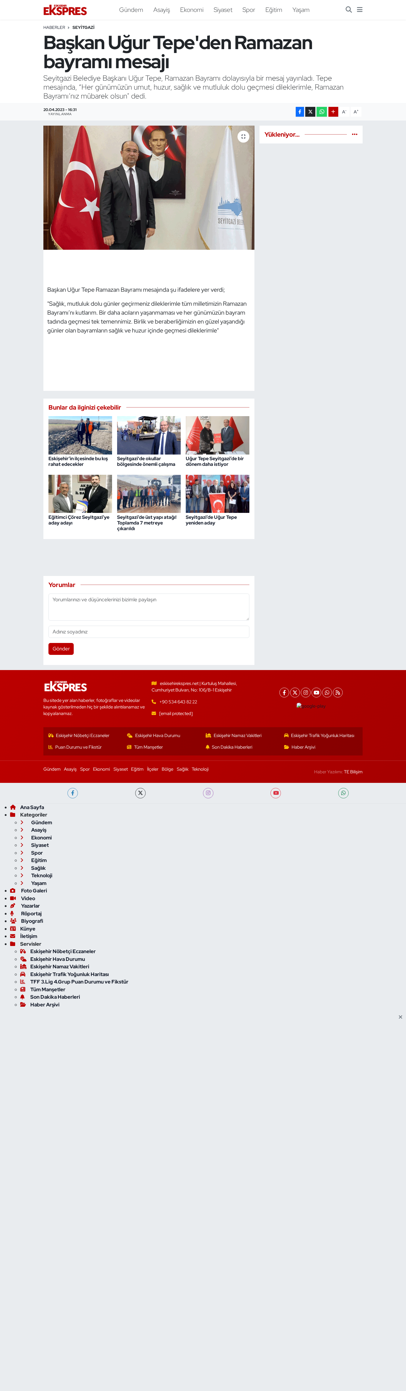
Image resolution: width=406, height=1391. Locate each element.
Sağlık (182, 769)
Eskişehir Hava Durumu (157, 736)
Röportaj (31, 913)
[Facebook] (284, 692)
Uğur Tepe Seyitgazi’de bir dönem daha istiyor (215, 461)
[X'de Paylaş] (310, 112)
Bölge (167, 769)
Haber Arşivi (303, 747)
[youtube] (275, 793)
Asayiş (161, 9)
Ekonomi (192, 9)
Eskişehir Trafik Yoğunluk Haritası (322, 736)
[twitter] (140, 793)
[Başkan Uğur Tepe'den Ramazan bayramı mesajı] (149, 187)
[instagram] (208, 793)
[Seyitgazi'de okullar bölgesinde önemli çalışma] (149, 435)
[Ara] (349, 10)
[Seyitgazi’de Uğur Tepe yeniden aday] (217, 493)
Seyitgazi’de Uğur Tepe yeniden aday (211, 520)
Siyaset (223, 9)
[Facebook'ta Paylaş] (300, 112)
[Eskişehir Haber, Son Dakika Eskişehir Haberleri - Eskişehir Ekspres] (65, 10)
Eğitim (273, 9)
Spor (249, 9)
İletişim (28, 936)
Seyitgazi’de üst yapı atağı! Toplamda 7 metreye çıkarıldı (147, 523)
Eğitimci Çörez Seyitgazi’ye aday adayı (78, 520)
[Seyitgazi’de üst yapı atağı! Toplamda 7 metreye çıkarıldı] (149, 493)
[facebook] (72, 793)
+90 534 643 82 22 (178, 702)
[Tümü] (355, 134)
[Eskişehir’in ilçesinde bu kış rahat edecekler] (80, 435)
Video (27, 898)
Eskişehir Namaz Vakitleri (238, 736)
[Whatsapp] (327, 692)
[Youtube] (316, 692)
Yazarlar (30, 906)
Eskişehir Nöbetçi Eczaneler (82, 736)
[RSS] (338, 692)
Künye (27, 928)
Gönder (61, 648)
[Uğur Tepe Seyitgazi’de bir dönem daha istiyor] (217, 435)
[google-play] (311, 706)
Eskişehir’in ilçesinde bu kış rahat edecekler (78, 461)
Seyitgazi (84, 27)
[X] (295, 692)
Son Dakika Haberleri (232, 747)
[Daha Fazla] (333, 112)
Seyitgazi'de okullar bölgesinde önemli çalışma (146, 461)
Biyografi (31, 921)
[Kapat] (402, 1017)
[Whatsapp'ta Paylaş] (322, 112)
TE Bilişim (353, 772)
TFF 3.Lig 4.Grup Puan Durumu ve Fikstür (79, 981)
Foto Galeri (33, 890)
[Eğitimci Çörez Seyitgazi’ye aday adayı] (80, 493)
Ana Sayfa (32, 807)
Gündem (131, 9)
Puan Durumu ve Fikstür (78, 747)
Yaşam (301, 9)
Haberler (54, 27)
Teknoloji (200, 769)
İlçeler (152, 769)
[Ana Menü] (360, 10)
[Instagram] (306, 692)
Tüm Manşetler (148, 747)
